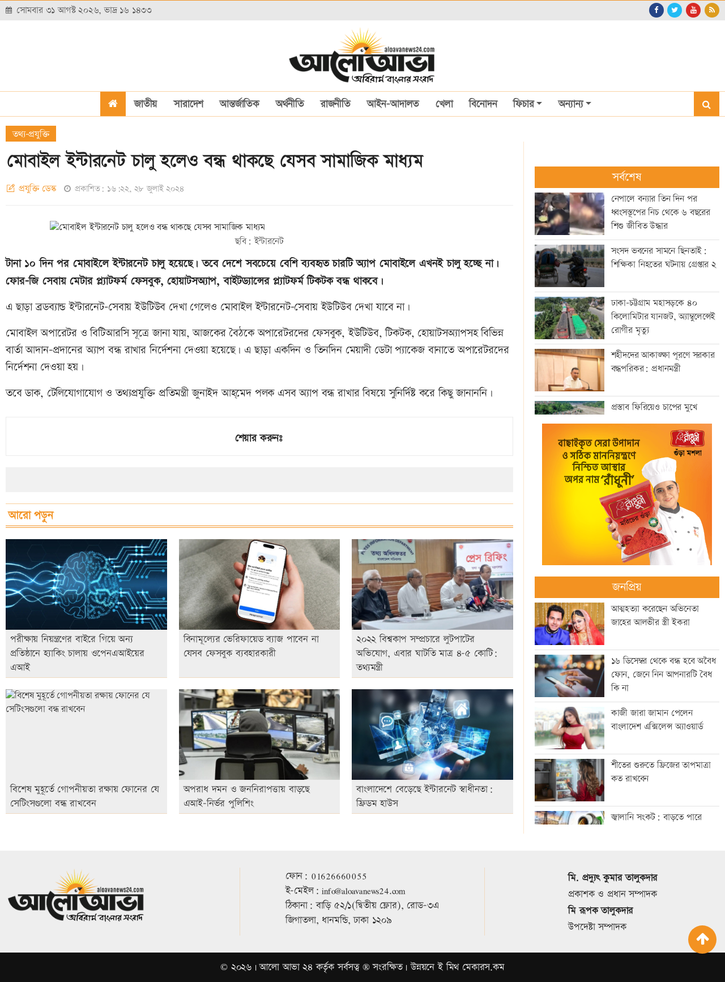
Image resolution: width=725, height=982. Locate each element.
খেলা (444, 104)
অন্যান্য (570, 104)
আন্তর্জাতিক (239, 104)
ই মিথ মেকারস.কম (471, 967)
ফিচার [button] (523, 104)
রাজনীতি (336, 104)
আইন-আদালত (393, 104)
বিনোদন (483, 104)
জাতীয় (145, 104)
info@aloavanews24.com (364, 891)
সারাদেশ (188, 104)
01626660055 (339, 876)
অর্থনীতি (290, 104)
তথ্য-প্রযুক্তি (30, 134)
